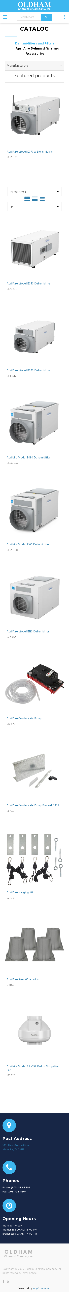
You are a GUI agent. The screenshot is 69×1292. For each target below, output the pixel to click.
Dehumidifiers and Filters (35, 43)
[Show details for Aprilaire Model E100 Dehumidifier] (34, 510)
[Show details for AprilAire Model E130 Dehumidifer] (34, 597)
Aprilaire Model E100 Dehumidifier (28, 544)
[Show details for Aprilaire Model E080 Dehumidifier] (34, 423)
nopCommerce (42, 1288)
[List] (35, 199)
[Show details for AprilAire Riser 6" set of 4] (34, 945)
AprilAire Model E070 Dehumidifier (29, 370)
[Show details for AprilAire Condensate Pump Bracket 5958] (34, 771)
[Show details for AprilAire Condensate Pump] (34, 684)
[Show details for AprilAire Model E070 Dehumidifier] (34, 336)
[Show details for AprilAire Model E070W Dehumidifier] (34, 117)
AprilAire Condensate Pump (24, 718)
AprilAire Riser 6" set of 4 (23, 979)
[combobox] (34, 191)
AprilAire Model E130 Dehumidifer (28, 631)
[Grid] (27, 199)
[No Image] (42, 199)
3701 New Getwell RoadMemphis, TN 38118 (17, 1147)
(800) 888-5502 (20, 1188)
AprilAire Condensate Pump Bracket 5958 (33, 805)
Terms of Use (29, 1273)
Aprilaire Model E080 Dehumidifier (28, 457)
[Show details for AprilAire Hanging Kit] (34, 858)
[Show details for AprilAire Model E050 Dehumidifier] (34, 249)
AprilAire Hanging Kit (20, 892)
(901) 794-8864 (17, 1192)
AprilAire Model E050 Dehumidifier (29, 283)
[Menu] (5, 17)
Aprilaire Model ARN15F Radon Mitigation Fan (33, 1068)
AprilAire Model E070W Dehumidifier (30, 152)
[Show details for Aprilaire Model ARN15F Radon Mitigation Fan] (34, 1032)
